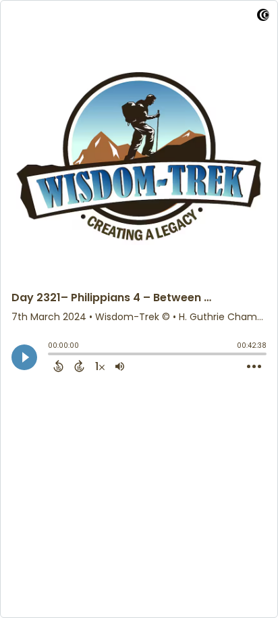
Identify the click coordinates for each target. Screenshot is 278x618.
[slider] (51, 355)
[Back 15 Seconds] (58, 366)
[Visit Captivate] (263, 17)
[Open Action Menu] (254, 367)
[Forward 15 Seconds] (79, 366)
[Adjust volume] (120, 366)
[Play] (24, 357)
